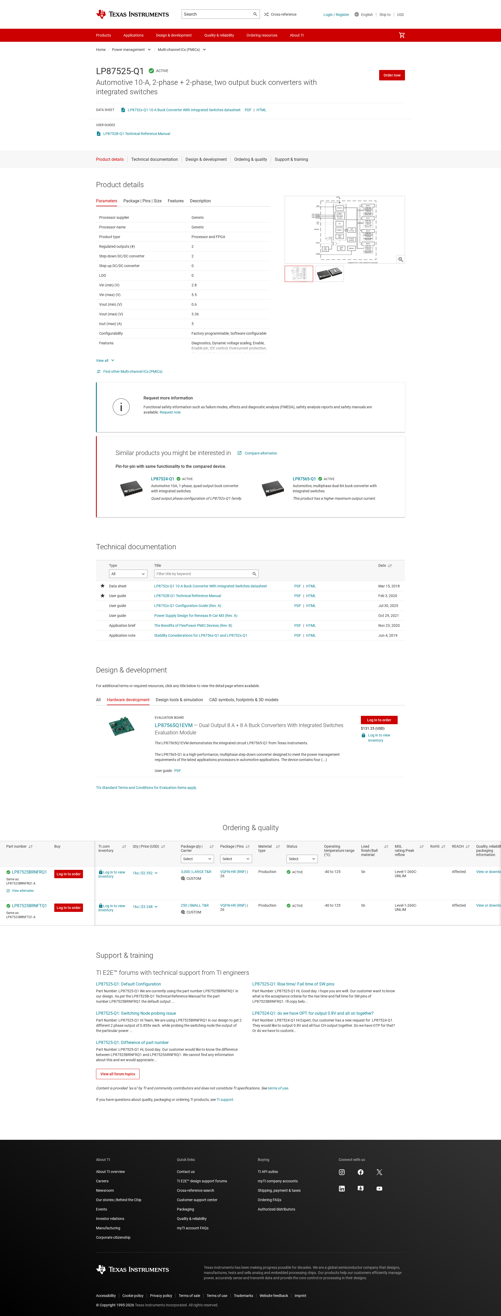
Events (101, 1209)
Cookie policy (133, 1296)
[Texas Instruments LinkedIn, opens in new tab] (342, 1190)
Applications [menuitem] (133, 35)
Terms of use (217, 1296)
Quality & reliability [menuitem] (219, 35)
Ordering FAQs (269, 1200)
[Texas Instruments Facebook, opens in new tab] (360, 1174)
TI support (225, 1099)
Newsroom (105, 1190)
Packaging (185, 1209)
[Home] (132, 14)
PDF (248, 110)
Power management (128, 50)
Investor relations (110, 1219)
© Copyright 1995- (115, 1305)
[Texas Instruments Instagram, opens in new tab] (342, 1174)
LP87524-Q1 (162, 478)
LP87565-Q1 (304, 478)
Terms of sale (189, 1296)
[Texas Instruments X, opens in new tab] (379, 1174)
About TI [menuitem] (297, 35)
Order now (392, 75)
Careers (102, 1181)
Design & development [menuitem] (174, 35)
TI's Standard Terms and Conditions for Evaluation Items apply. (146, 788)
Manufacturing (108, 1228)
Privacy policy (161, 1296)
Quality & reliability (192, 1219)
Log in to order (379, 720)
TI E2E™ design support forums (202, 1181)
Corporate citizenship (113, 1237)
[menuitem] (401, 35)
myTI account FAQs (192, 1228)
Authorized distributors (276, 1209)
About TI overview (110, 1172)
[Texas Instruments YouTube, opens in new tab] (379, 1190)
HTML (261, 110)
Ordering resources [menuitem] (262, 35)
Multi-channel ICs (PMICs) (179, 50)
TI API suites (268, 1172)
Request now (170, 412)
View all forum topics (117, 1074)
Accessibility (106, 1296)
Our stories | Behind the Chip (118, 1200)
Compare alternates (261, 453)
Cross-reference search (195, 1190)
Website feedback (274, 1296)
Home (101, 50)
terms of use (278, 1088)
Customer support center (197, 1200)
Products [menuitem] (103, 35)
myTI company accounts (278, 1181)
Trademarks (243, 1296)
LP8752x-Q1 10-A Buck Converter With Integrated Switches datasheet (184, 110)
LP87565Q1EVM (174, 725)
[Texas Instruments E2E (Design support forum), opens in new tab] (360, 1190)
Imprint (300, 1296)
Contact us (186, 1172)
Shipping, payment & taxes (279, 1190)
